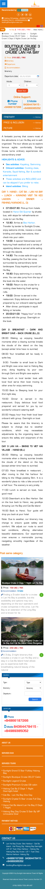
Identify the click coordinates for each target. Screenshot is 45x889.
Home (6, 33)
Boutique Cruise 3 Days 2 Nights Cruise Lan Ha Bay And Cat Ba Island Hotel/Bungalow (22, 641)
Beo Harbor (29, 222)
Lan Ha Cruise (20, 33)
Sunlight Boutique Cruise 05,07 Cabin (19, 34)
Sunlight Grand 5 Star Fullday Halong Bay (21, 771)
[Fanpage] (18, 14)
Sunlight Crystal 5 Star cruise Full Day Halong (22, 800)
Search (35, 699)
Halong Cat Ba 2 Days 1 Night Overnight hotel (18, 789)
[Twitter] (22, 14)
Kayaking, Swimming (23, 164)
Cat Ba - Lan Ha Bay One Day (17, 795)
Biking (17, 186)
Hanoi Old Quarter (22, 211)
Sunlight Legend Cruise (14, 781)
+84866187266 (12, 106)
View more (34, 29)
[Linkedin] (30, 14)
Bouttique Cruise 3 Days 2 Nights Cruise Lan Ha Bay (20, 37)
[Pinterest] (26, 14)
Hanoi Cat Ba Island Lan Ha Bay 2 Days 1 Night (22, 806)
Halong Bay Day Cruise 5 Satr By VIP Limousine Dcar (21, 812)
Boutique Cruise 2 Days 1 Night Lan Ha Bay (22, 582)
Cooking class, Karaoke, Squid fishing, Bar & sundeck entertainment (22, 171)
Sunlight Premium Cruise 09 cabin (20, 784)
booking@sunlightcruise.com (12, 22)
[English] (41, 26)
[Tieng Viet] (38, 26)
